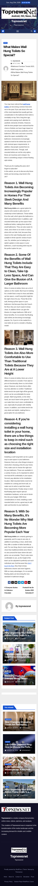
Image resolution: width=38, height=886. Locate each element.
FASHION (7, 741)
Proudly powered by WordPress (13, 869)
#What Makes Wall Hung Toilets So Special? (22, 74)
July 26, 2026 (11, 773)
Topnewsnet (19, 21)
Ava (20, 773)
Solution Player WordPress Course (24, 881)
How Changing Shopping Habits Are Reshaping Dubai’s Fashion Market (18, 724)
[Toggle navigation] (17, 31)
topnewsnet (16, 61)
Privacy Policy (8, 881)
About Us (11, 876)
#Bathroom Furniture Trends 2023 (22, 66)
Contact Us (18, 876)
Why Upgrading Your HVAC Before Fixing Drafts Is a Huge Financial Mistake (18, 635)
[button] (31, 31)
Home (5, 876)
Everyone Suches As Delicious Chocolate (11, 590)
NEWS (5, 42)
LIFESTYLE (8, 719)
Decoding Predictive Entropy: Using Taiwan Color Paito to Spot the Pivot (19, 678)
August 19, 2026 (12, 728)
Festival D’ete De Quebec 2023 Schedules (28, 590)
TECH (11, 651)
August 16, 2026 (12, 750)
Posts (32, 876)
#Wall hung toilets (17, 69)
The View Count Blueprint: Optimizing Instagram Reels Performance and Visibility (19, 657)
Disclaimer (26, 876)
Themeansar (18, 872)
